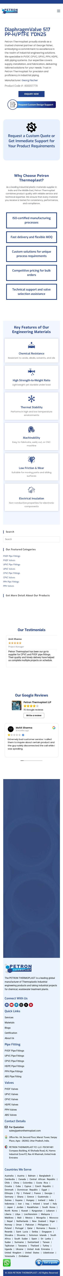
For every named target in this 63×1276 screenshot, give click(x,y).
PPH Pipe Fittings (11, 581)
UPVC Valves (9, 569)
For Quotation (16, 1127)
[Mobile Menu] (58, 11)
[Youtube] (12, 1005)
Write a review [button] (33, 715)
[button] (7, 651)
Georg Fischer (30, 80)
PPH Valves (8, 586)
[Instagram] (21, 1005)
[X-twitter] (26, 1005)
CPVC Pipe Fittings (11, 573)
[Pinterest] (31, 1005)
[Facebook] (7, 1005)
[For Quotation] (6, 1127)
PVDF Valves (9, 560)
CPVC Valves (9, 577)
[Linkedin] (16, 1005)
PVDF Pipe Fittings (11, 556)
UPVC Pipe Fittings (11, 564)
